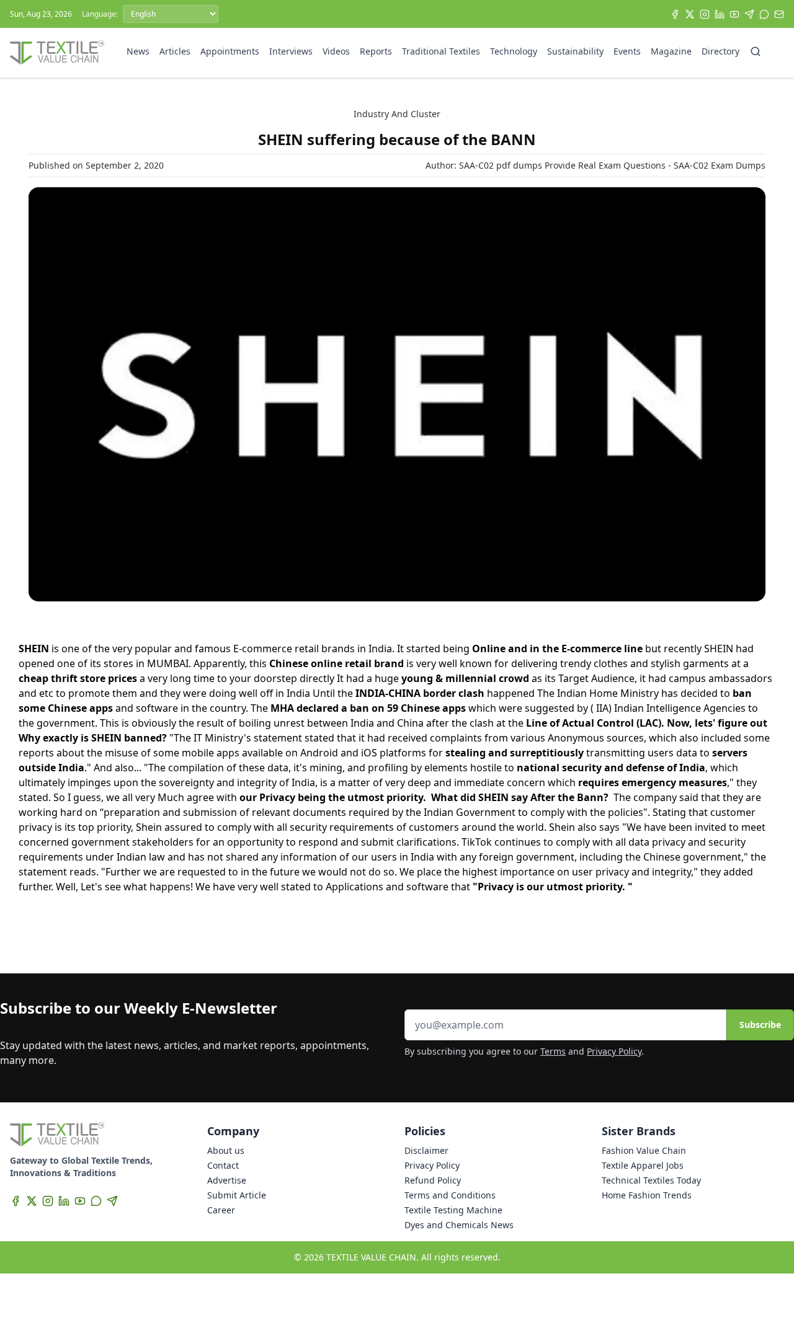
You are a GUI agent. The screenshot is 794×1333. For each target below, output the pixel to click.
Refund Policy (432, 1180)
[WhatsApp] (764, 14)
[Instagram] (705, 14)
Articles (174, 51)
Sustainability (575, 51)
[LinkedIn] (720, 14)
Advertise (226, 1180)
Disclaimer (426, 1150)
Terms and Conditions (450, 1195)
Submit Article (236, 1195)
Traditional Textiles (441, 51)
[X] (690, 14)
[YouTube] (734, 14)
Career (221, 1210)
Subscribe (760, 1024)
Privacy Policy (614, 1051)
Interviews (291, 51)
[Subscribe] (779, 14)
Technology (513, 51)
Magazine (671, 51)
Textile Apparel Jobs (643, 1165)
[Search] (755, 51)
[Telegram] (749, 14)
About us (225, 1150)
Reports (376, 51)
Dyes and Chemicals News (459, 1225)
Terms (553, 1051)
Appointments (229, 51)
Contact (223, 1165)
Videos (336, 51)
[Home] (57, 52)
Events (627, 51)
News (138, 51)
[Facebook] (675, 14)
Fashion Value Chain (644, 1150)
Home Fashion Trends (647, 1195)
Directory (720, 51)
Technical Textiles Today (651, 1180)
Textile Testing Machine (453, 1210)
